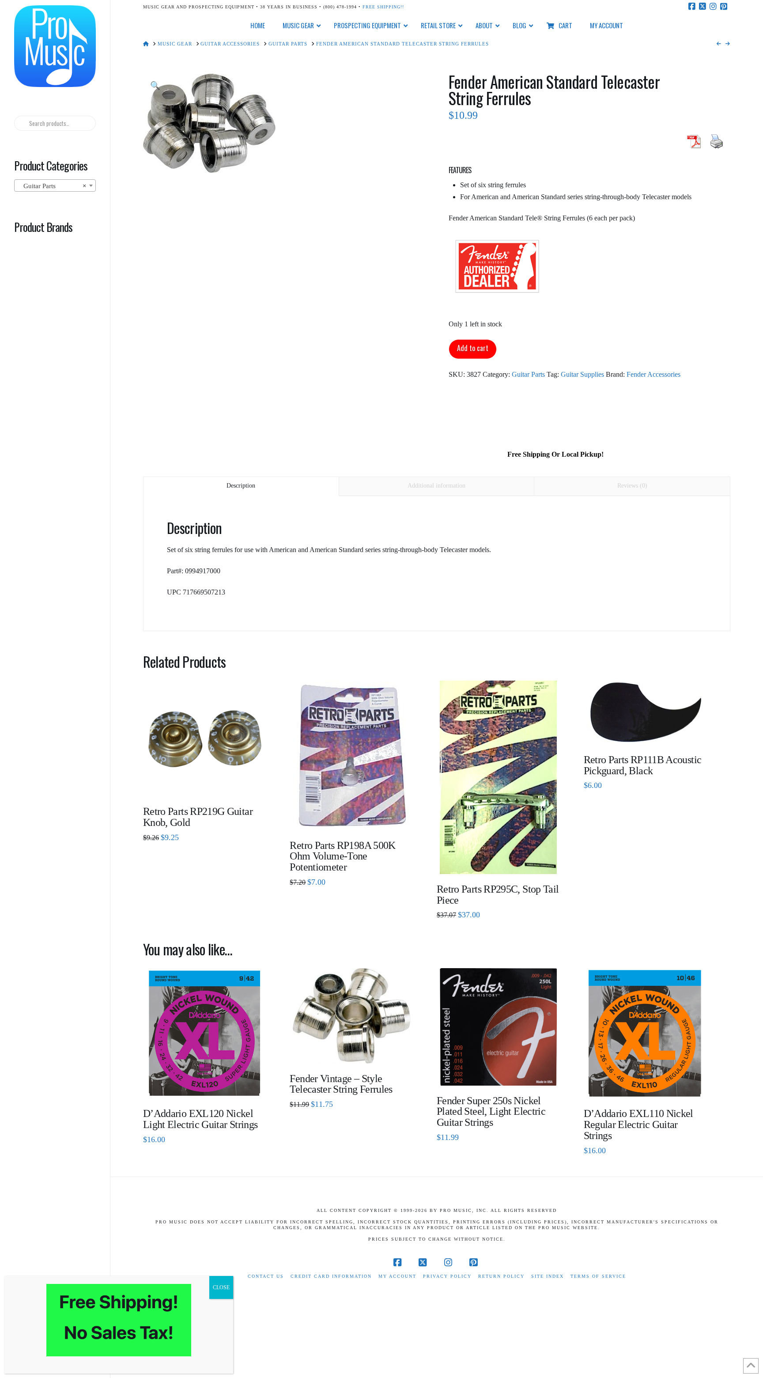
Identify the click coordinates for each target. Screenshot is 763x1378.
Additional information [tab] (436, 485)
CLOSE (221, 1287)
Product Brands (43, 226)
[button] (155, 86)
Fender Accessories (653, 374)
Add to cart (472, 348)
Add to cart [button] (208, 1085)
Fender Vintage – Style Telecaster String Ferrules (341, 1084)
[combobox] (54, 185)
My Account (397, 1276)
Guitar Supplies (582, 374)
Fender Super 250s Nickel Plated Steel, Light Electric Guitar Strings (491, 1111)
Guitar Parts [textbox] (52, 185)
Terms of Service (598, 1276)
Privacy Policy (447, 1276)
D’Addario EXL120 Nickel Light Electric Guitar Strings (200, 1119)
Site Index (547, 1276)
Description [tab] (241, 485)
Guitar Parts (528, 374)
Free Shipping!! (383, 6)
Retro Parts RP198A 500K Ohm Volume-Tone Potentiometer (342, 856)
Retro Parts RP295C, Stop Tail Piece (498, 894)
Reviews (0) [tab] (632, 485)
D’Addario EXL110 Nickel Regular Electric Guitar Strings (638, 1124)
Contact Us (266, 1276)
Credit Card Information (331, 1276)
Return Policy (501, 1276)
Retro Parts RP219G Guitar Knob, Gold (198, 817)
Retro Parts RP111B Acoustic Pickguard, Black (643, 765)
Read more (204, 783)
